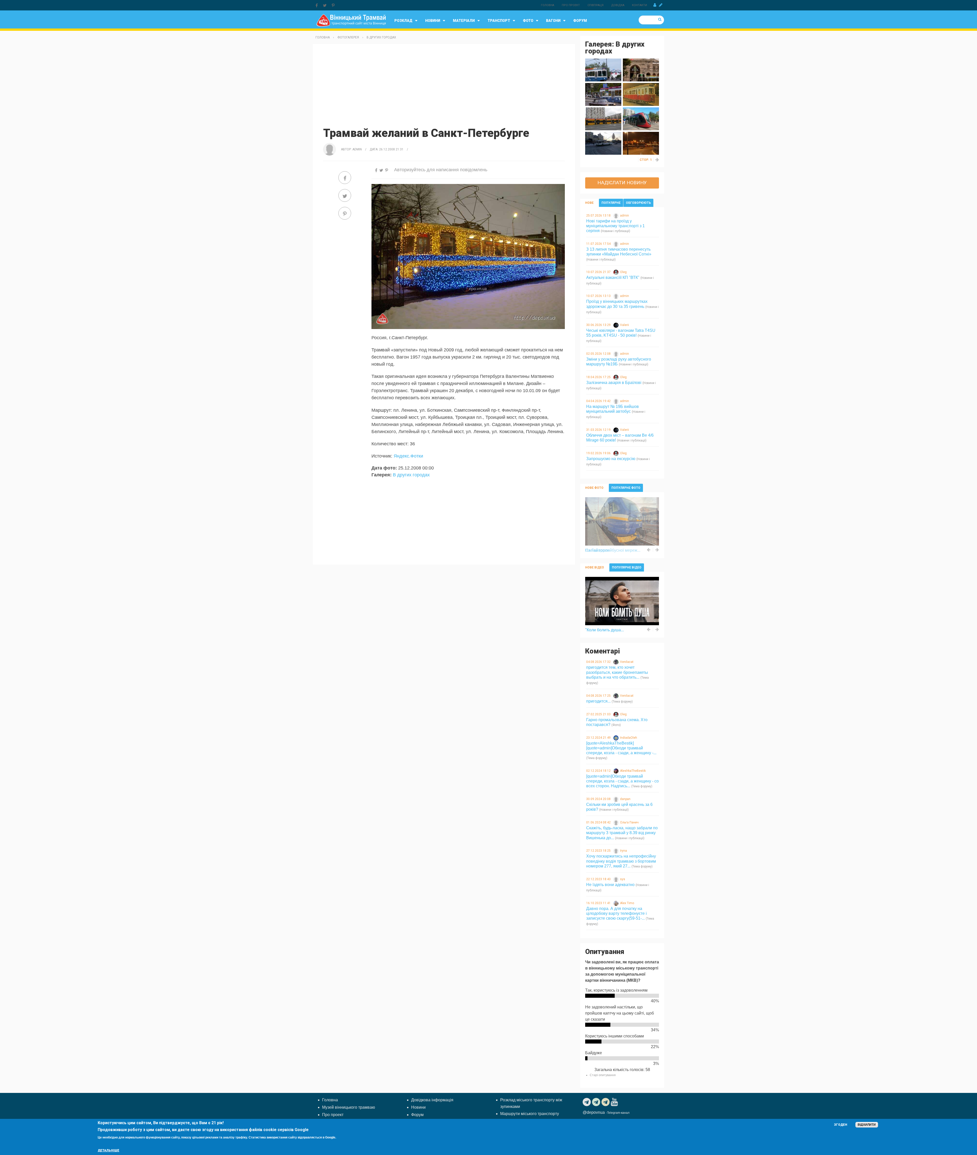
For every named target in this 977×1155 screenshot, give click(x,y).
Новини (432, 21)
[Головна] (351, 20)
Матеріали (464, 21)
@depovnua (594, 1112)
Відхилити (867, 1125)
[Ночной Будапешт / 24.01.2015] (641, 143)
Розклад (403, 21)
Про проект (571, 5)
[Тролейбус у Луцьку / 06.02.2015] (603, 143)
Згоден (840, 1124)
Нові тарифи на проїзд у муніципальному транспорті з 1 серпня (615, 226)
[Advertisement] (444, 84)
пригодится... (598, 701)
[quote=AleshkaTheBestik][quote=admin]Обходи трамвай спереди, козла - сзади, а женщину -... (621, 748)
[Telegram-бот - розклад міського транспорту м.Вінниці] (606, 1102)
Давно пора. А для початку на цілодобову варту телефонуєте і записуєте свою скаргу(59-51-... (616, 913)
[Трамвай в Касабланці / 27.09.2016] (641, 118)
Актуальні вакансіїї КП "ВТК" (612, 277)
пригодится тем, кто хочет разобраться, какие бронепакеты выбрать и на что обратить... (617, 672)
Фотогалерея (348, 37)
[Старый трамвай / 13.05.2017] (641, 94)
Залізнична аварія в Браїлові (613, 382)
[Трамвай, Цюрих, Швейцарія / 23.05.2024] (603, 69)
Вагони (553, 21)
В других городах (381, 37)
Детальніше (108, 1150)
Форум (580, 21)
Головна (547, 5)
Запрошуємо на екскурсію (610, 459)
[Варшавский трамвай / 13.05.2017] (603, 118)
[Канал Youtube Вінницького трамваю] (615, 1102)
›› (657, 160)
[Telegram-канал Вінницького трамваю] (587, 1102)
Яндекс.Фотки (408, 456)
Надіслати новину (622, 183)
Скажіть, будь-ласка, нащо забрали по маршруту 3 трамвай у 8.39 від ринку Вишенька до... (622, 833)
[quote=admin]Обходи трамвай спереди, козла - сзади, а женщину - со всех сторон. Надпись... (622, 781)
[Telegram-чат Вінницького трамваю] (596, 1102)
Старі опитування (603, 1075)
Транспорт (498, 21)
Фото (528, 21)
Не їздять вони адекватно (610, 884)
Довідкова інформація (432, 1100)
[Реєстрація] (661, 5)
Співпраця (595, 5)
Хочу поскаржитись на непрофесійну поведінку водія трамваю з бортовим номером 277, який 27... (621, 861)
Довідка (617, 5)
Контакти (639, 5)
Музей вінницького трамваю (348, 1107)
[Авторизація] (654, 5)
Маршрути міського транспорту (529, 1113)
